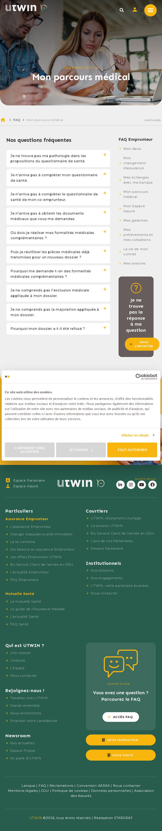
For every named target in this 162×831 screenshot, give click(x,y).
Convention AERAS (93, 786)
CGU (45, 791)
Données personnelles (111, 791)
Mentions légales (23, 791)
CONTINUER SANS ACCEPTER (30, 450)
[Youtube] (142, 485)
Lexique (28, 786)
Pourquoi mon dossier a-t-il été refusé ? (48, 329)
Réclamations (62, 786)
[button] (121, 10)
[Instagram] (131, 485)
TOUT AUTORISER (132, 450)
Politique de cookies (70, 791)
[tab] (58, 158)
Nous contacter (126, 786)
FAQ (16, 120)
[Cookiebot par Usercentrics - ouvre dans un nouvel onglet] (138, 376)
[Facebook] (152, 485)
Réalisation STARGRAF (113, 818)
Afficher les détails (135, 435)
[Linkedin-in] (120, 485)
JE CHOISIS (78, 450)
